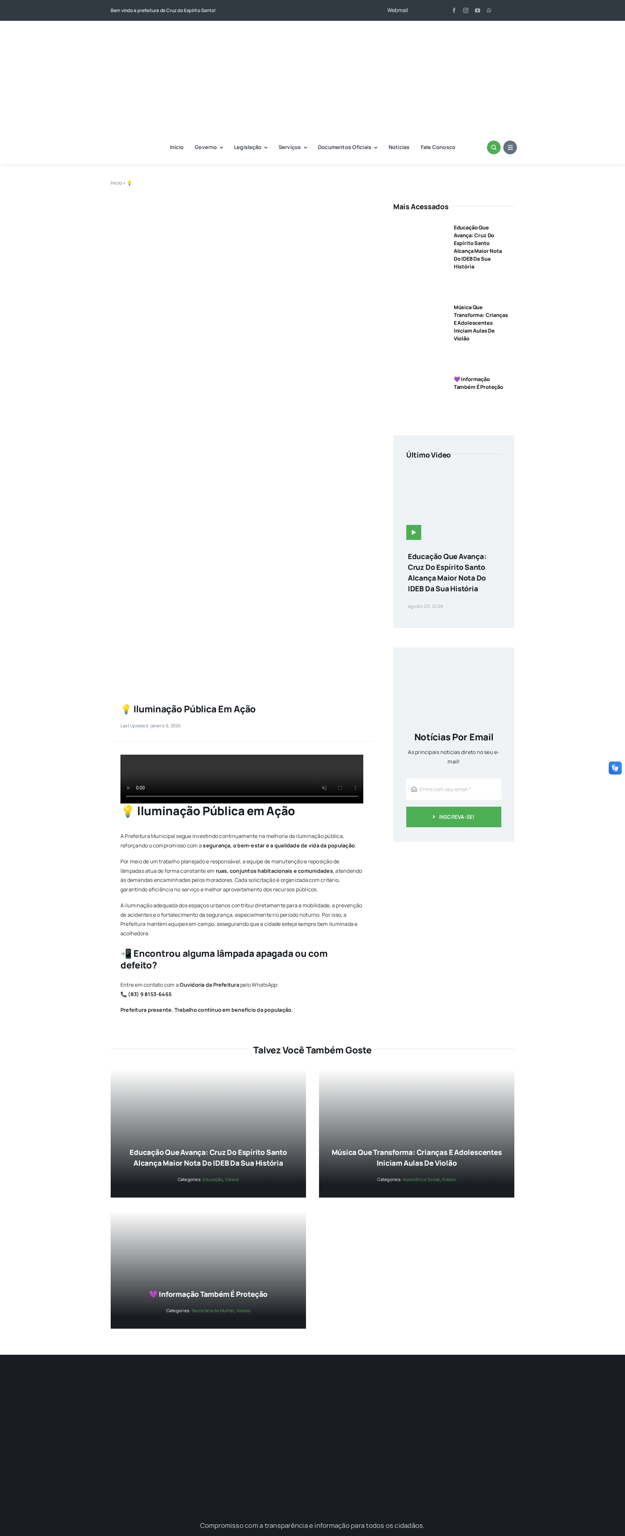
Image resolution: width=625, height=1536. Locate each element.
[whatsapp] (489, 10)
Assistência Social (421, 1179)
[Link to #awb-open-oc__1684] (510, 147)
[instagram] (465, 10)
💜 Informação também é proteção (208, 1294)
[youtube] (477, 10)
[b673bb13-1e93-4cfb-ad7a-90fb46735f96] (242, 204)
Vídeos (232, 1179)
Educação (213, 1179)
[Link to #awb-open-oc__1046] (494, 147)
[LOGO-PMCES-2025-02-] (312, 1383)
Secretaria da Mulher (213, 1310)
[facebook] (454, 10)
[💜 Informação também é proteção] (418, 376)
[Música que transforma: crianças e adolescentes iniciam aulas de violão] (418, 304)
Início (116, 183)
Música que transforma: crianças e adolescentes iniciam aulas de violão (481, 323)
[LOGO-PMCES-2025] (312, 30)
